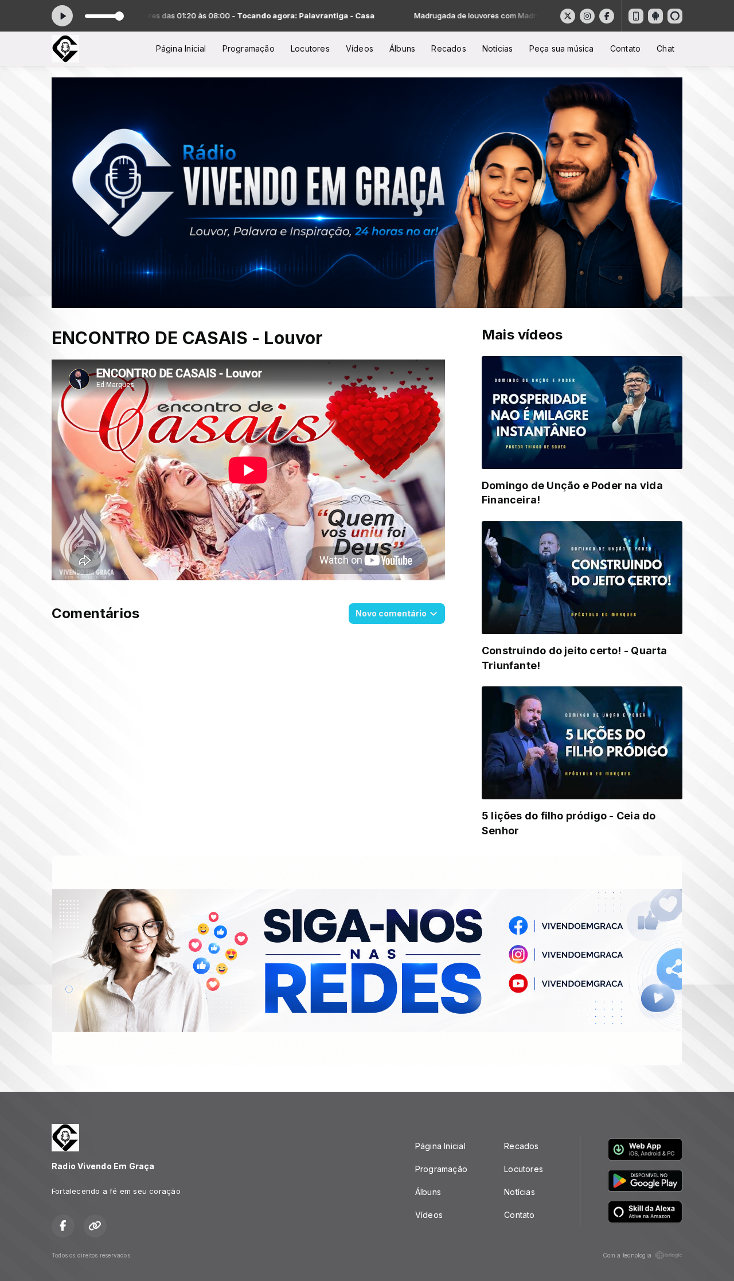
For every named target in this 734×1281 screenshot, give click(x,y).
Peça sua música (561, 48)
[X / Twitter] (567, 16)
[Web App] (635, 16)
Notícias (497, 48)
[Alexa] (674, 16)
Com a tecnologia (627, 1255)
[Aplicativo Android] (655, 16)
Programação (248, 48)
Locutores (310, 48)
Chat (665, 48)
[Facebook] (606, 16)
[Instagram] (587, 16)
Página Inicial (181, 48)
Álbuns (402, 48)
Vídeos (359, 48)
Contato (625, 48)
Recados (448, 48)
